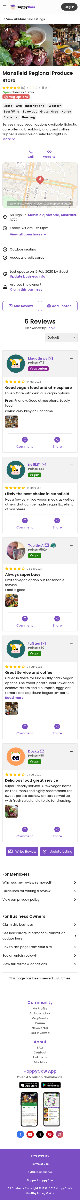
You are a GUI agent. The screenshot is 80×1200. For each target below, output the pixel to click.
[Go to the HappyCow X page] (40, 1134)
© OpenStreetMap (45, 203)
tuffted (34, 643)
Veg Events (40, 1018)
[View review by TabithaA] (16, 550)
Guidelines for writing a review (26, 891)
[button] (40, 180)
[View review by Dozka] (16, 756)
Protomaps (25, 203)
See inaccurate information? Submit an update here (33, 936)
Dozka (51, 328)
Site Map (40, 1062)
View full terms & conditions (24, 964)
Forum (40, 1023)
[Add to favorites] (75, 29)
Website (49, 156)
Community (40, 1002)
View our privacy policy (21, 899)
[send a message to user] (51, 358)
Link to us (40, 1057)
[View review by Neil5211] (16, 470)
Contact (40, 1052)
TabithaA (35, 545)
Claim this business (26, 289)
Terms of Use (40, 1164)
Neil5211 (34, 464)
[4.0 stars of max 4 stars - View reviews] (11, 88)
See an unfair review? (19, 955)
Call (31, 156)
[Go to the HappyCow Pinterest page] (50, 1134)
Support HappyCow (40, 1180)
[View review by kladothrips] (16, 363)
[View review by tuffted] (16, 649)
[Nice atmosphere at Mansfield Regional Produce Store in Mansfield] (11, 422)
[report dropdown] (71, 358)
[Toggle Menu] (4, 6)
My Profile (40, 1008)
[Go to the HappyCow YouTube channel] (30, 1134)
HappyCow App (40, 1071)
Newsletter (40, 1028)
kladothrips (37, 358)
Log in (69, 6)
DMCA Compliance (40, 1172)
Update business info (27, 276)
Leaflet (12, 203)
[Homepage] (22, 7)
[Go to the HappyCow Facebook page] (20, 1134)
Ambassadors (40, 1013)
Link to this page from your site (27, 947)
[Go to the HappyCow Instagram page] (59, 1134)
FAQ (40, 1048)
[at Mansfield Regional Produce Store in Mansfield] (66, 34)
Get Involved (40, 1033)
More (6, 139)
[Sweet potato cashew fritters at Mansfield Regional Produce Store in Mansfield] (26, 45)
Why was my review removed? (27, 882)
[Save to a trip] (66, 29)
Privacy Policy (40, 1155)
